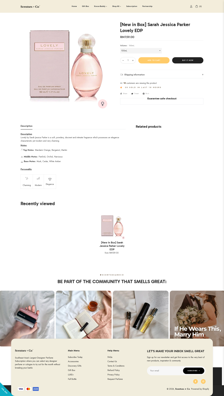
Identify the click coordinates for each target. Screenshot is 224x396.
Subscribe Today (75, 357)
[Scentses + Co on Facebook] (195, 381)
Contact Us (112, 361)
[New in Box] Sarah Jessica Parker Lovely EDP (112, 246)
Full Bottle (72, 379)
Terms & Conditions (115, 365)
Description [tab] (26, 126)
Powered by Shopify (200, 388)
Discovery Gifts (74, 365)
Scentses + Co (182, 388)
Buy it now (187, 60)
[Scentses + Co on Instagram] (203, 381)
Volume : (127, 45)
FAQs (109, 357)
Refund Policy (113, 370)
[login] (191, 6)
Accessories (73, 361)
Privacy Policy (113, 374)
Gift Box (71, 370)
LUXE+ (71, 374)
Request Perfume (115, 379)
